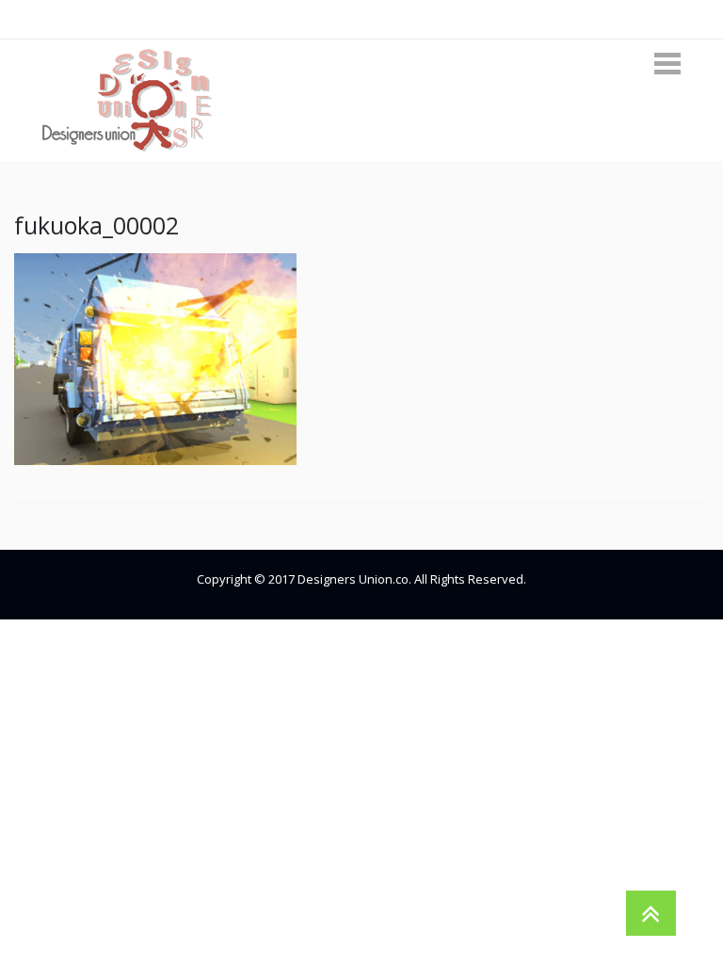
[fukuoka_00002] (155, 357)
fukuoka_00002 (96, 225)
